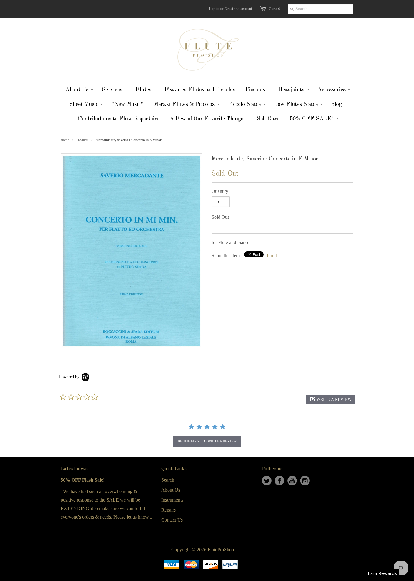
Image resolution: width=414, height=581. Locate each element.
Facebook (279, 480)
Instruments (172, 499)
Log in (214, 9)
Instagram (305, 480)
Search (167, 479)
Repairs (168, 509)
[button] (330, 399)
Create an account (238, 9)
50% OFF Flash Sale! (83, 479)
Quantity (220, 191)
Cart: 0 (274, 9)
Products (82, 140)
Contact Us (172, 519)
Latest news (74, 469)
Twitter (267, 480)
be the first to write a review (207, 441)
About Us (170, 489)
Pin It (272, 255)
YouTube (292, 480)
